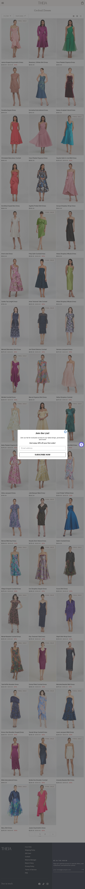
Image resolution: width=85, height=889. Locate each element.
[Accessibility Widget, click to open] (81, 444)
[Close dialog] (65, 432)
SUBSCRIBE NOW (42, 455)
